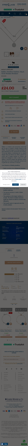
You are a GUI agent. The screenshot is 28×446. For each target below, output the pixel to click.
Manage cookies (6, 184)
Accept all (15, 184)
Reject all (23, 184)
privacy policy (18, 179)
